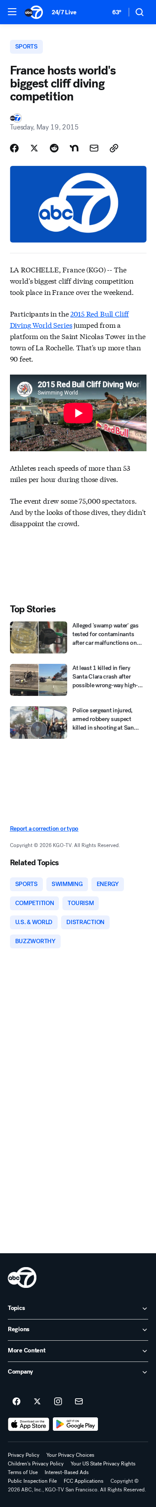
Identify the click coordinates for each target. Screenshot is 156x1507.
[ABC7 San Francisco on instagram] (58, 1401)
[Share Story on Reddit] (54, 148)
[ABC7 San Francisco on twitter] (37, 1401)
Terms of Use (23, 1472)
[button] (12, 11)
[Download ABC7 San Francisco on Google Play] (75, 1424)
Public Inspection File (32, 1481)
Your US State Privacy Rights (103, 1463)
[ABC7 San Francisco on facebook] (16, 1401)
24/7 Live (64, 12)
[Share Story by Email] (94, 148)
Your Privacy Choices (70, 1455)
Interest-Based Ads (67, 1472)
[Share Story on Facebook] (14, 148)
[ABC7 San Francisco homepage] (34, 12)
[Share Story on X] (34, 148)
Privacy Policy (23, 1455)
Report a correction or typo (44, 829)
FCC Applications (84, 1481)
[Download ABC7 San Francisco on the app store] (28, 1424)
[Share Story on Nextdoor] (74, 148)
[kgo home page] (22, 1277)
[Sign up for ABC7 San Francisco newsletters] (79, 1401)
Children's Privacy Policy (36, 1463)
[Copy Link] (114, 148)
